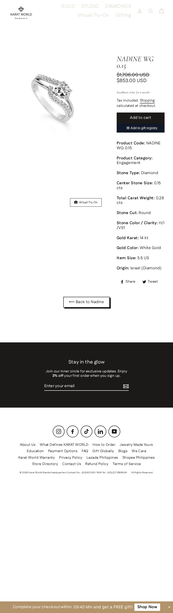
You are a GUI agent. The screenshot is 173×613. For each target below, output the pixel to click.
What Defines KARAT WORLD (64, 444)
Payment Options (62, 451)
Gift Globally (103, 451)
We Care (139, 451)
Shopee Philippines (138, 457)
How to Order (104, 444)
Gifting (123, 15)
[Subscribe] (126, 386)
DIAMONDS (118, 6)
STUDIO (90, 6)
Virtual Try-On (93, 15)
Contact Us (71, 464)
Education (35, 451)
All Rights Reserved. (142, 472)
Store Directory (45, 464)
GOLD (68, 6)
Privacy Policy (70, 457)
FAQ (85, 451)
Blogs (122, 451)
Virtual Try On (87, 202)
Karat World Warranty (36, 457)
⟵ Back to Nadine (86, 302)
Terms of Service (127, 464)
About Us (27, 444)
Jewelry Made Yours (136, 444)
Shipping (147, 100)
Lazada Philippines (102, 457)
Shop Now (147, 607)
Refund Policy (96, 464)
